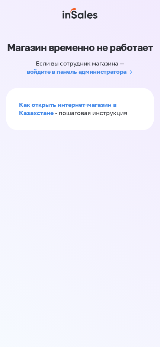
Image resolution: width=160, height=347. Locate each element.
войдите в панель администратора (77, 71)
